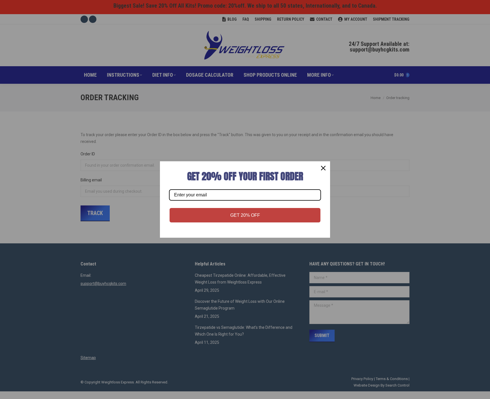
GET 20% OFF (245, 215)
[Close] (323, 168)
